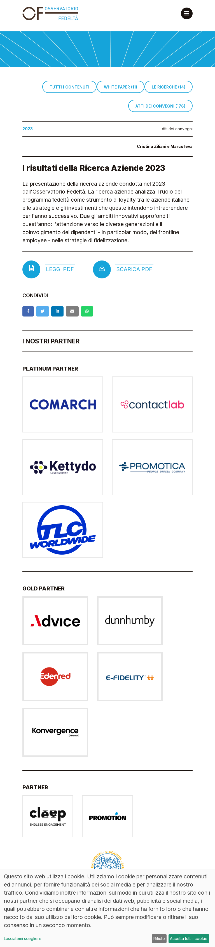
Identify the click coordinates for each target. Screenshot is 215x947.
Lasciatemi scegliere (22, 938)
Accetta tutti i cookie (188, 938)
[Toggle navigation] (187, 13)
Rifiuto (159, 938)
